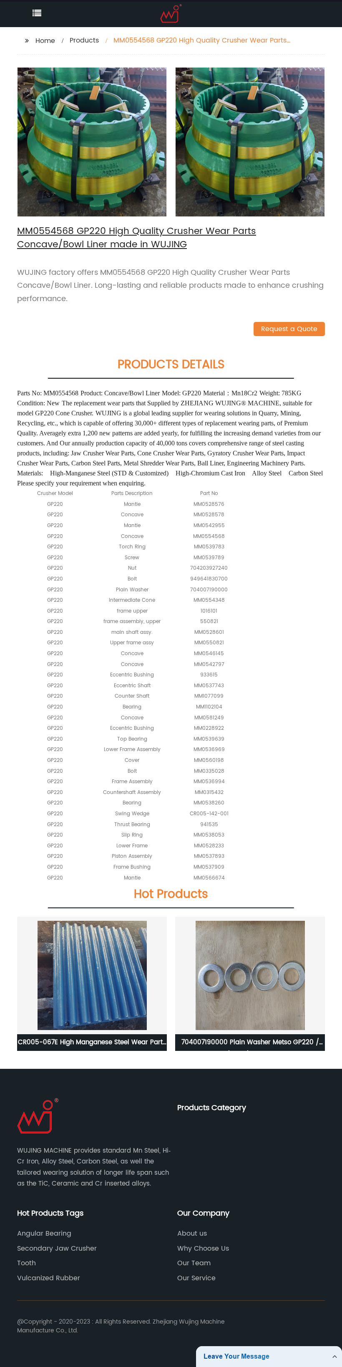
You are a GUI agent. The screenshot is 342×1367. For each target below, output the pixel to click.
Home (45, 40)
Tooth (26, 1263)
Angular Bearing (44, 1234)
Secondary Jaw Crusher (57, 1249)
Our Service (196, 1278)
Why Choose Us (203, 1248)
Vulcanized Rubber (48, 1278)
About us (192, 1233)
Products (84, 40)
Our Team (194, 1263)
